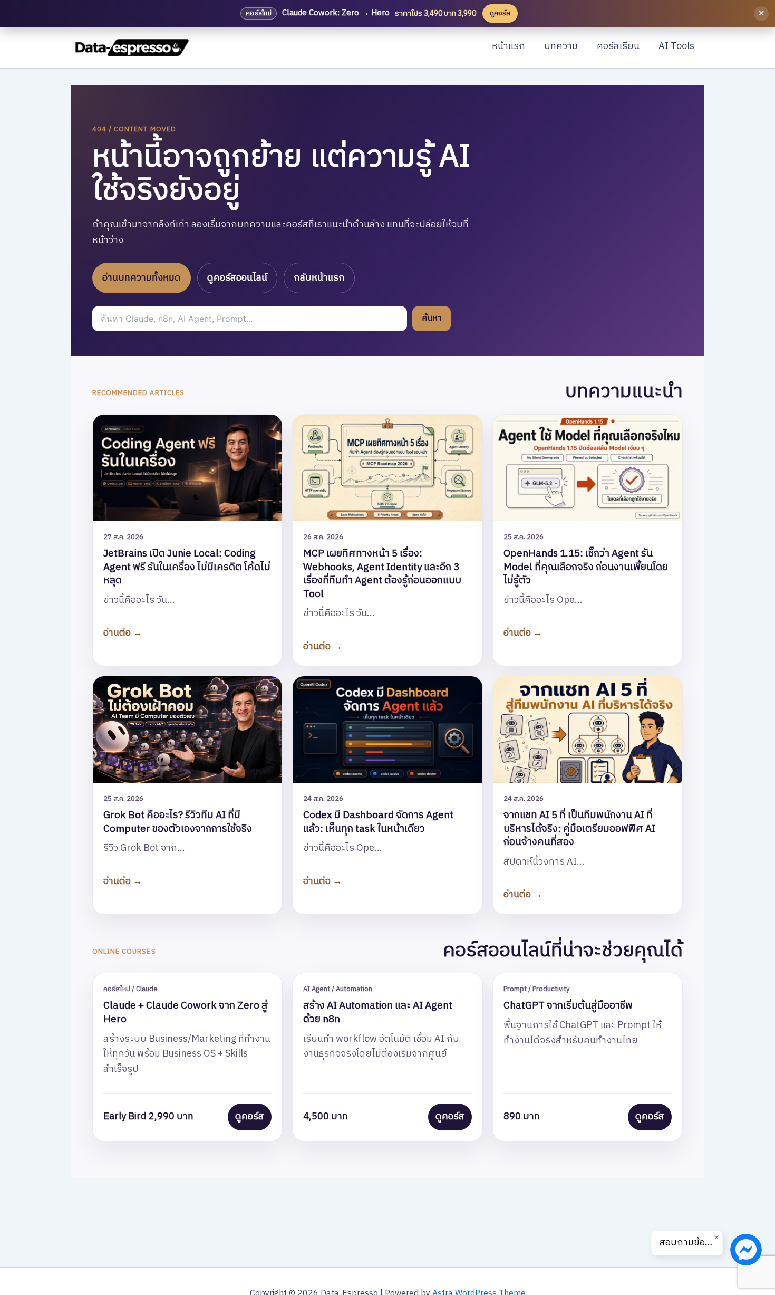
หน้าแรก (508, 46)
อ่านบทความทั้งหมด (141, 278)
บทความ (561, 46)
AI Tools (676, 46)
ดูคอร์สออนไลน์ (237, 278)
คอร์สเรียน (618, 46)
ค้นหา (431, 318)
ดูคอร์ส (249, 1117)
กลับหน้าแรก (319, 278)
